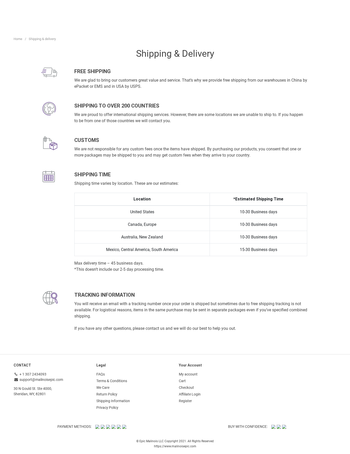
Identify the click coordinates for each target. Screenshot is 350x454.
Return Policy (106, 394)
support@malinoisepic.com (41, 380)
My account (188, 374)
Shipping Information (113, 401)
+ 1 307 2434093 (32, 374)
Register (185, 401)
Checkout (186, 387)
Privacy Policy (107, 407)
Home (18, 39)
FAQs (100, 374)
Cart (182, 381)
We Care (102, 387)
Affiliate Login (190, 394)
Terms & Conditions (111, 381)
